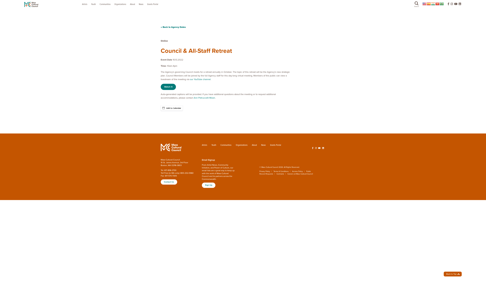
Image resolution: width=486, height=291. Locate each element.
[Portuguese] (442, 4)
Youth (93, 4)
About (132, 4)
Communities (105, 4)
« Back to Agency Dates (173, 27)
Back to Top (451, 274)
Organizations (120, 4)
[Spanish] (429, 4)
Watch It (168, 86)
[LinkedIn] (460, 4)
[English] (424, 4)
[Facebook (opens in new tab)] (447, 4)
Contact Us (169, 182)
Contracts (280, 174)
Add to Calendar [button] (173, 108)
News (141, 4)
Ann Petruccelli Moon (204, 97)
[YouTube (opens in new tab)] (455, 4)
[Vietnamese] (437, 4)
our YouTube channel (200, 79)
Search (416, 6)
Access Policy (297, 171)
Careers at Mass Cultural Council (300, 174)
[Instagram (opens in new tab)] (452, 4)
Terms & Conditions (281, 171)
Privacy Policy (264, 171)
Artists (84, 4)
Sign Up (208, 185)
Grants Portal (152, 4)
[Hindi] (433, 4)
